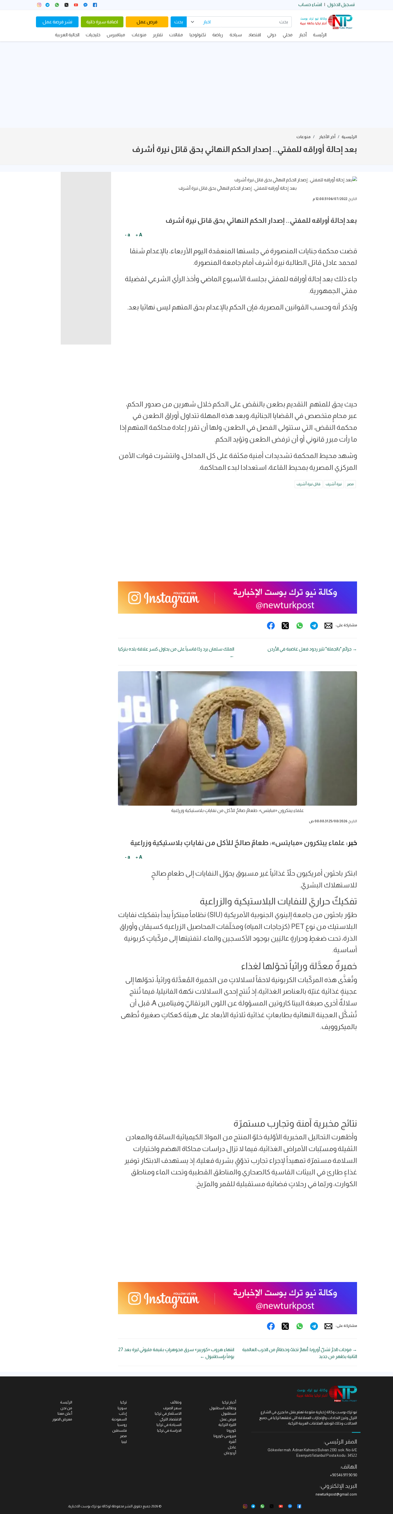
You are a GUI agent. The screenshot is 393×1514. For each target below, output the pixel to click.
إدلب (123, 1413)
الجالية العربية (67, 34)
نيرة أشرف (334, 484)
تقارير (158, 34)
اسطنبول (228, 1413)
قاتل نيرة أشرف (308, 484)
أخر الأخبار (327, 136)
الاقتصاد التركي (171, 1419)
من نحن (66, 1408)
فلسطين (119, 1430)
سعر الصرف (172, 1408)
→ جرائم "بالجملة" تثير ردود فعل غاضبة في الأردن (312, 648)
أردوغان (230, 1453)
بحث (178, 21)
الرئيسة (320, 34)
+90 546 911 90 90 (343, 1475)
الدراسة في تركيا (169, 1430)
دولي (271, 34)
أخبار (303, 34)
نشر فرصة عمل (57, 21)
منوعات (139, 34)
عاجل (232, 1447)
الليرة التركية (227, 1424)
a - (127, 234)
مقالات (176, 34)
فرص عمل (147, 21)
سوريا (122, 1408)
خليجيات (93, 34)
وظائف (176, 1402)
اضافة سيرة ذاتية (102, 21)
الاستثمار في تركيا (168, 1413)
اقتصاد (254, 34)
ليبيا (124, 1441)
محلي (288, 34)
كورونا (231, 1430)
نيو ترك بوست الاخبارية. (84, 1506)
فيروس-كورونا (224, 1436)
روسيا (122, 1424)
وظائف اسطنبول (222, 1408)
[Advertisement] (196, 84)
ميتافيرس (116, 34)
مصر (350, 484)
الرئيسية (349, 136)
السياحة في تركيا (169, 1424)
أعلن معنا (65, 1413)
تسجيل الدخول (341, 4)
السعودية (119, 1419)
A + (139, 234)
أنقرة (232, 1441)
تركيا (123, 1402)
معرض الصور (62, 1419)
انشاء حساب (310, 4)
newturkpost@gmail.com (336, 1494)
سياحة (236, 34)
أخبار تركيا (229, 1402)
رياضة (217, 34)
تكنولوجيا (198, 34)
